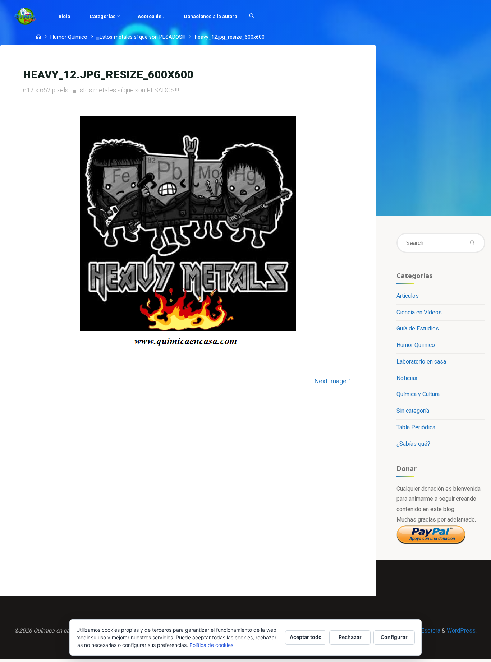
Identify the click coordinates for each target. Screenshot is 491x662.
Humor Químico (68, 37)
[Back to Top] (463, 652)
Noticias (406, 378)
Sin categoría (412, 410)
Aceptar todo (306, 637)
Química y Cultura (418, 394)
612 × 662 (37, 90)
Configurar (394, 637)
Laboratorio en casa (421, 361)
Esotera (429, 630)
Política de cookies (211, 645)
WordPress (461, 630)
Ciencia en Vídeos (419, 312)
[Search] (251, 16)
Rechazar (350, 637)
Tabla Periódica (415, 427)
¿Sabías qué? (413, 443)
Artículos (407, 295)
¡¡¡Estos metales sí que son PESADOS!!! (140, 37)
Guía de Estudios (417, 328)
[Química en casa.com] (25, 16)
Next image (331, 381)
